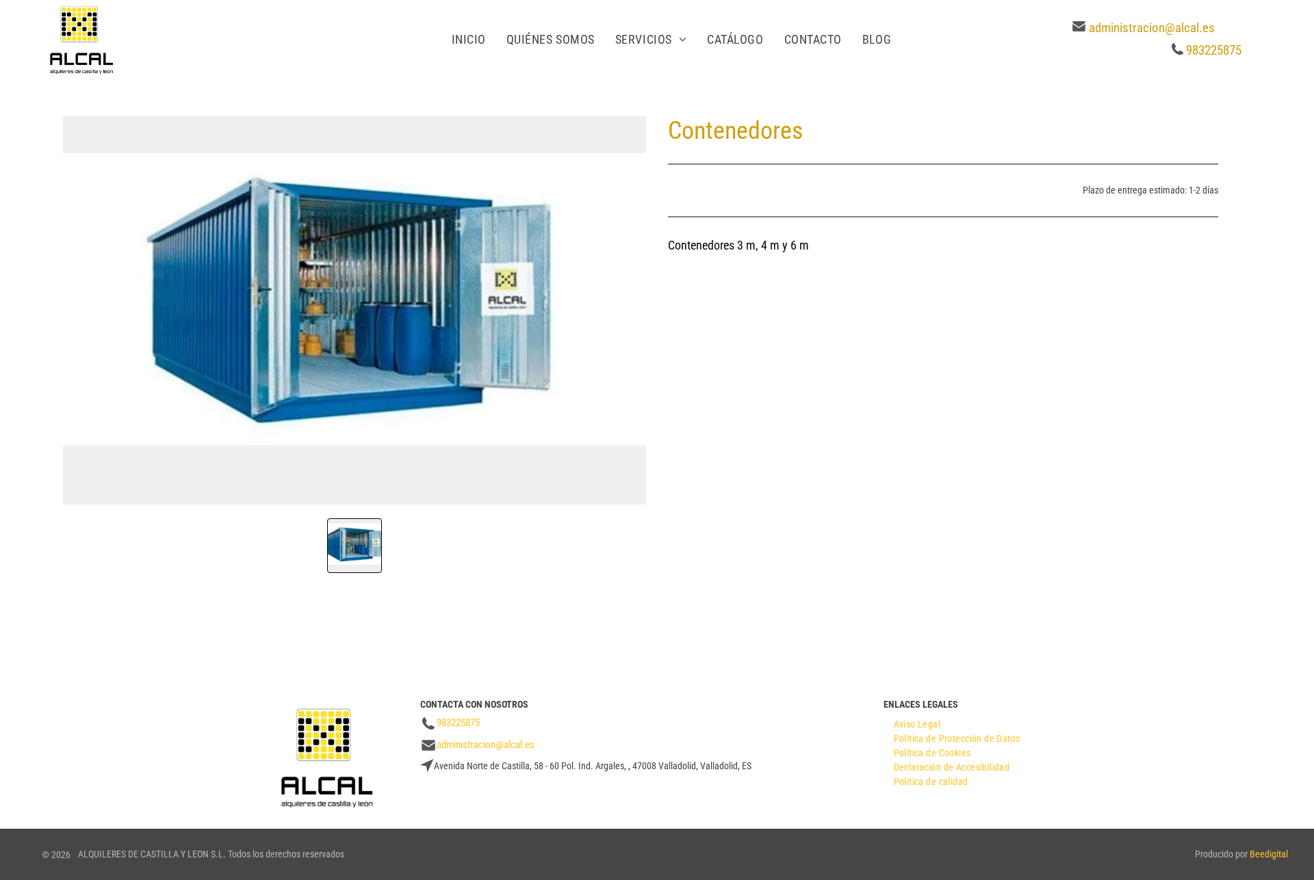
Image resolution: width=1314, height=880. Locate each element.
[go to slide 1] (354, 545)
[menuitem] (468, 39)
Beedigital (1269, 854)
